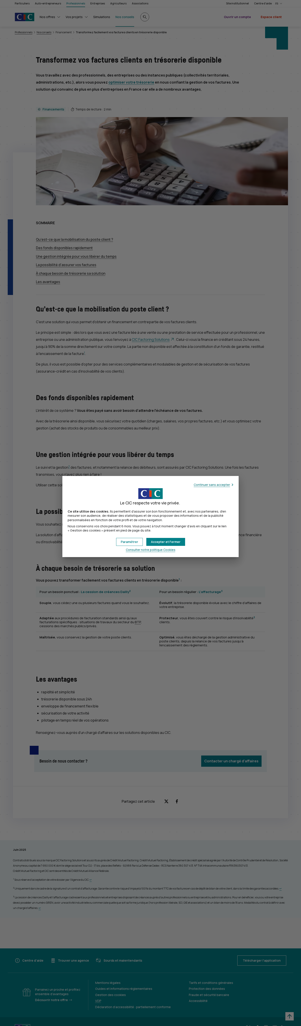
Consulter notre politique (150, 550)
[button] (165, 542)
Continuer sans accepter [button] (212, 485)
